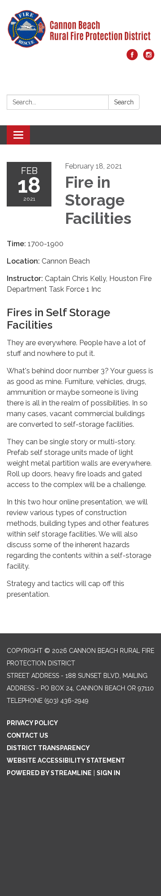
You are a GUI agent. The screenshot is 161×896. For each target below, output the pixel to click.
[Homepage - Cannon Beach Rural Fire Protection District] (80, 29)
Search (124, 102)
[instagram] (148, 58)
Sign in (108, 772)
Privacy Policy (32, 723)
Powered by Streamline (49, 772)
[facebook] (132, 58)
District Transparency (48, 747)
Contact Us (27, 735)
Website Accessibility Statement (66, 760)
